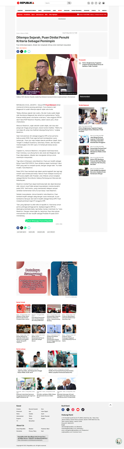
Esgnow (18, 418)
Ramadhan (32, 421)
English (43, 418)
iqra (54, 10)
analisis (66, 10)
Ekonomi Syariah (30, 10)
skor (39, 10)
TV (99, 10)
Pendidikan (27, 14)
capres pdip (32, 232)
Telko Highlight (53, 14)
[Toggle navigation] (18, 3)
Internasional (39, 14)
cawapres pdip (41, 232)
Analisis (31, 413)
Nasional (20, 14)
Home (17, 33)
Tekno (30, 416)
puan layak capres (21, 232)
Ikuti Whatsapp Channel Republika (40, 221)
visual (94, 10)
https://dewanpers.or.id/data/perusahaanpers (30, 440)
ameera (20, 10)
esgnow (86, 10)
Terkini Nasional (84, 105)
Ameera (18, 409)
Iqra (30, 411)
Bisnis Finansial (77, 10)
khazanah (47, 10)
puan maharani (51, 232)
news (60, 10)
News (22, 33)
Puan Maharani (50, 105)
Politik (26, 33)
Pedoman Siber (45, 428)
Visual (30, 418)
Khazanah (19, 411)
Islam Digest (44, 411)
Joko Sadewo (23, 48)
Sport (33, 14)
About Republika (20, 428)
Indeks (104, 10)
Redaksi (31, 428)
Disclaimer (19, 431)
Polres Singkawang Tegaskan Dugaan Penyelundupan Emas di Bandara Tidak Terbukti (92, 64)
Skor (42, 409)
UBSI (46, 14)
